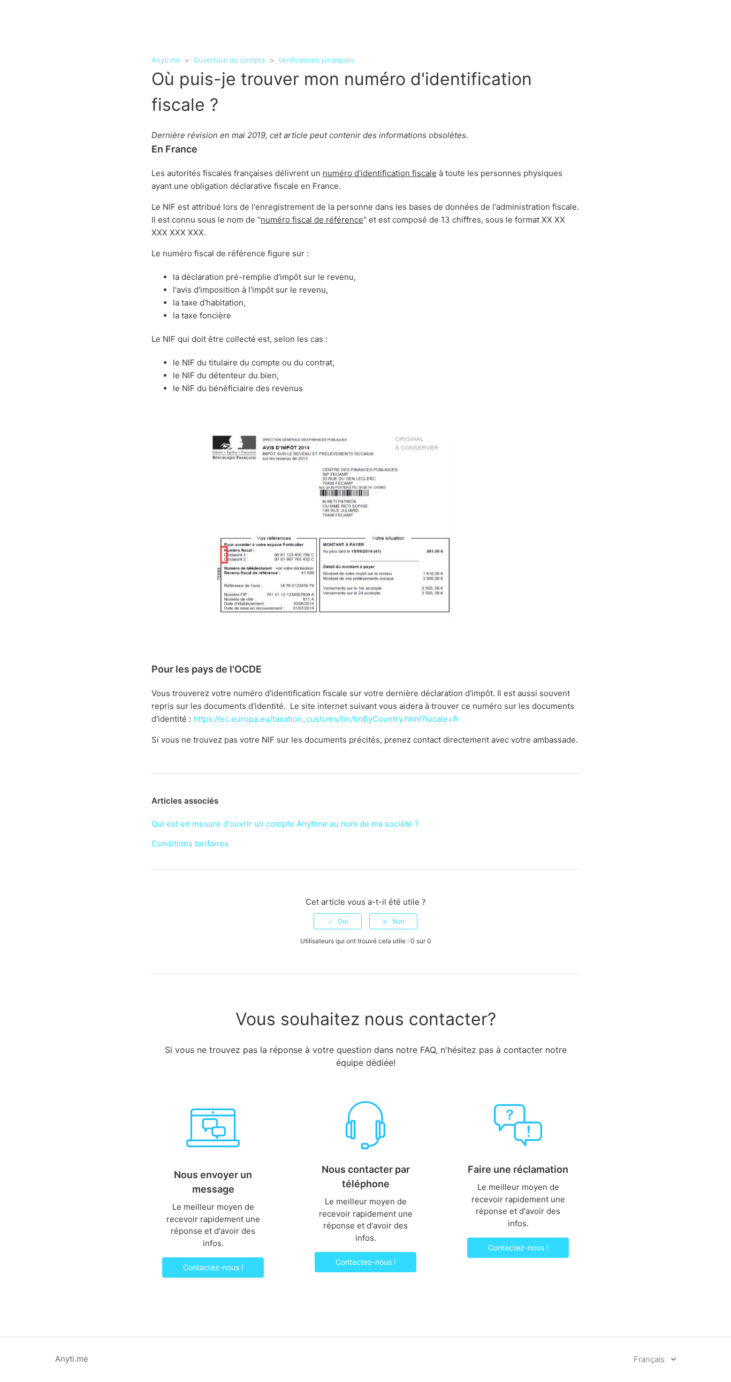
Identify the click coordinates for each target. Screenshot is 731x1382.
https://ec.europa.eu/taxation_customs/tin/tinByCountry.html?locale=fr (326, 719)
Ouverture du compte (229, 60)
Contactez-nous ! (213, 1267)
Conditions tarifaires (190, 843)
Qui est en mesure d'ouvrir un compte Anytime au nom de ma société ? (285, 824)
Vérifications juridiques (316, 60)
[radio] (338, 921)
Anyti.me (165, 60)
